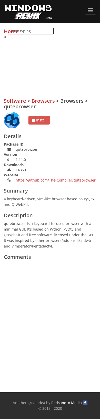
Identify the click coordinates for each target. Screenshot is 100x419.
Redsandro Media (66, 402)
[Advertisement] (57, 64)
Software (15, 100)
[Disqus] (50, 326)
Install (41, 120)
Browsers (43, 100)
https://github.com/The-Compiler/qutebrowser (56, 180)
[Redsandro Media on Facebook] (85, 403)
